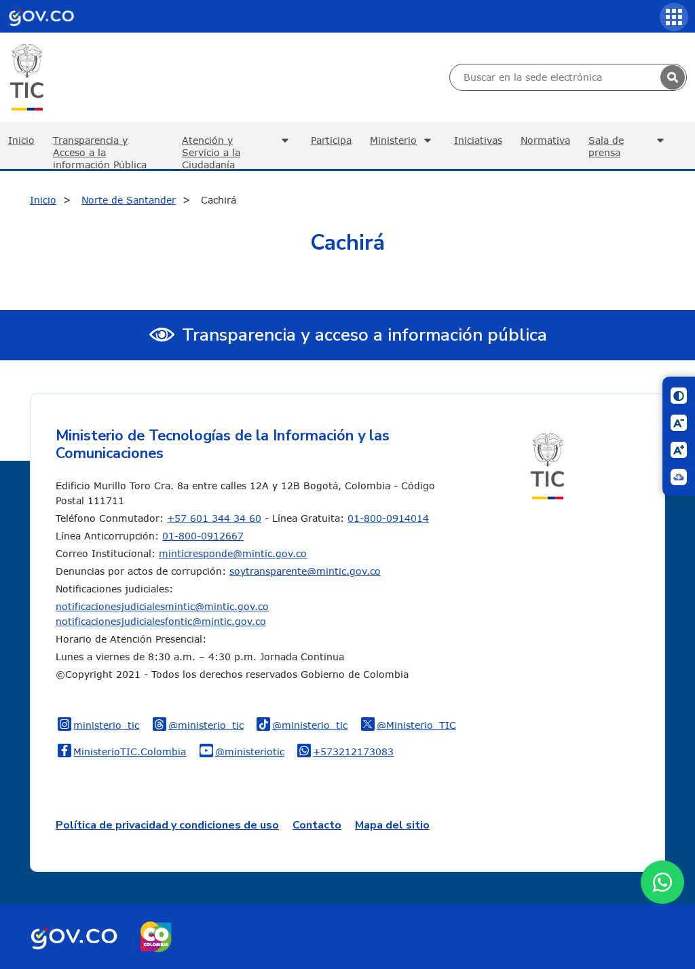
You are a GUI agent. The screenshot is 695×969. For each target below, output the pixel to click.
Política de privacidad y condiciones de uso (167, 825)
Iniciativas (478, 140)
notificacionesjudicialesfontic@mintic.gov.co (161, 621)
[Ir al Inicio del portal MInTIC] (26, 76)
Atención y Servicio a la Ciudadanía (211, 151)
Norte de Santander (128, 200)
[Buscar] (672, 77)
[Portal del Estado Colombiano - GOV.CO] (41, 16)
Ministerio (393, 140)
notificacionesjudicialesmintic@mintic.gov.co (162, 606)
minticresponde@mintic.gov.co (233, 553)
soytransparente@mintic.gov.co (305, 571)
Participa (331, 140)
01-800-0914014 (388, 518)
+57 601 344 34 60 (214, 518)
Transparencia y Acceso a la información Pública (100, 151)
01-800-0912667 (203, 536)
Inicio (43, 200)
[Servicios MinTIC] (674, 17)
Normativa (545, 140)
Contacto (317, 825)
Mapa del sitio (392, 825)
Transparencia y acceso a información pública (364, 335)
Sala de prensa (606, 146)
